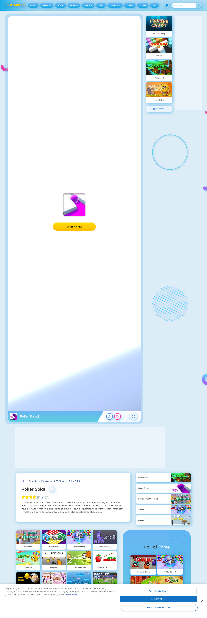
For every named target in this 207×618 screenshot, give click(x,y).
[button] (166, 5)
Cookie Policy (71, 594)
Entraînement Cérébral (52, 481)
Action (33, 5)
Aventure (47, 5)
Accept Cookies (158, 599)
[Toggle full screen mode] (133, 416)
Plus (154, 5)
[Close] (202, 600)
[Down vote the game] (117, 416)
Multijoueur (115, 5)
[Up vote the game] (109, 416)
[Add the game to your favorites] (51, 489)
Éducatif (88, 5)
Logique (74, 5)
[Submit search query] (199, 5)
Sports (143, 5)
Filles (101, 5)
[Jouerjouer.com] (23, 481)
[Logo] (15, 5)
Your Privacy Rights (158, 591)
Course (130, 5)
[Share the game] (125, 416)
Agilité (60, 5)
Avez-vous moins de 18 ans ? (159, 607)
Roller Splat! (74, 481)
